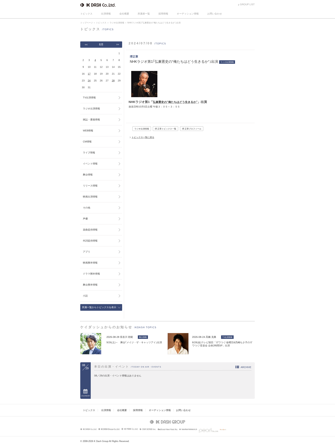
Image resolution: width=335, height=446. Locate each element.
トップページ (86, 22)
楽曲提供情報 (90, 229)
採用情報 (163, 13)
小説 (85, 295)
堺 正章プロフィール (191, 129)
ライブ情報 (89, 152)
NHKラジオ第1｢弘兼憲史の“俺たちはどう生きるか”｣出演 (174, 61)
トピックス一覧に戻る (143, 137)
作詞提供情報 (90, 240)
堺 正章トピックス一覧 (165, 129)
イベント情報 (90, 163)
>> (117, 44)
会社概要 (124, 13)
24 (89, 80)
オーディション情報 (188, 13)
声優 (85, 218)
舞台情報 (88, 174)
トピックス (86, 13)
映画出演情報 (90, 196)
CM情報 (87, 141)
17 (89, 73)
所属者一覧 (144, 13)
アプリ (86, 251)
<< (86, 44)
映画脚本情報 (90, 262)
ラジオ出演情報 (117, 22)
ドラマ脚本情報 (91, 273)
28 (113, 80)
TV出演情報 (89, 97)
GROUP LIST (247, 4)
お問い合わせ (214, 13)
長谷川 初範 (126, 337)
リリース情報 (90, 185)
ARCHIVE (246, 367)
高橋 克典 (211, 337)
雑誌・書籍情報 (91, 119)
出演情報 (106, 13)
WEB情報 (88, 130)
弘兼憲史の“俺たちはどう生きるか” (175, 101)
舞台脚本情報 (90, 284)
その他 (86, 207)
